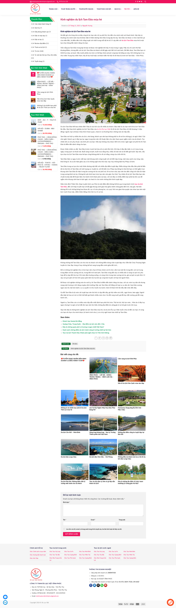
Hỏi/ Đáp (35, 558)
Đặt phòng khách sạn (42, 32)
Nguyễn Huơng (87, 25)
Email (93, 520)
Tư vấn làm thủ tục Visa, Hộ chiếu (46, 55)
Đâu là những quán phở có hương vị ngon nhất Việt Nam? (83, 327)
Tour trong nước (68, 9)
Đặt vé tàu (38, 39)
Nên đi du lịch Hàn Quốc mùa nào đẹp (46, 100)
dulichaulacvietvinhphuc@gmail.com (47, 596)
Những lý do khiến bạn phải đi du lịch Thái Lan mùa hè (47, 106)
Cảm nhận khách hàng (42, 24)
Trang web (122, 520)
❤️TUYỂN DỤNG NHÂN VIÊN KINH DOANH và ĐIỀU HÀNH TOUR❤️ (46, 75)
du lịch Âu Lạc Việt (103, 129)
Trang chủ (53, 9)
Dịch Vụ (117, 9)
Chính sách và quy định (39, 551)
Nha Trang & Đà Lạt (56, 559)
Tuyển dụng (38, 61)
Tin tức (127, 9)
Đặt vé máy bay (40, 35)
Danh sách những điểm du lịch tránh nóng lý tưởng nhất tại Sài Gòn (87, 330)
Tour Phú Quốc (71, 558)
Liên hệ (136, 9)
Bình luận (66, 502)
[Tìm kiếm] (145, 1)
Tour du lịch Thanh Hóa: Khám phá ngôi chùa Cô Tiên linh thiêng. (86, 333)
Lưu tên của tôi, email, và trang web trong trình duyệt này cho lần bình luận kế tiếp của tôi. (94, 529)
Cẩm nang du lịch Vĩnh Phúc (45, 93)
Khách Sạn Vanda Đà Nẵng (72, 321)
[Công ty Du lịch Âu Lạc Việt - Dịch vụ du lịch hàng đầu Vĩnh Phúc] (38, 9)
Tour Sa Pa (70, 551)
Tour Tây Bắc (56, 555)
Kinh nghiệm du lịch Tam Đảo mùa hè (83, 348)
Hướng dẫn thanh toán (39, 555)
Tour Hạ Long (56, 551)
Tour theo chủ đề (104, 9)
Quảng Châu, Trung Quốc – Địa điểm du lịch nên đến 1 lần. (84, 324)
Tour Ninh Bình (86, 551)
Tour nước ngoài (86, 9)
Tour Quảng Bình (72, 555)
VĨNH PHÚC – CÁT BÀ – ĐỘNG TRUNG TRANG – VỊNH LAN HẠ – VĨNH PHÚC (46, 84)
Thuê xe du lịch (40, 47)
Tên (64, 520)
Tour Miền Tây (86, 555)
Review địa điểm (40, 43)
